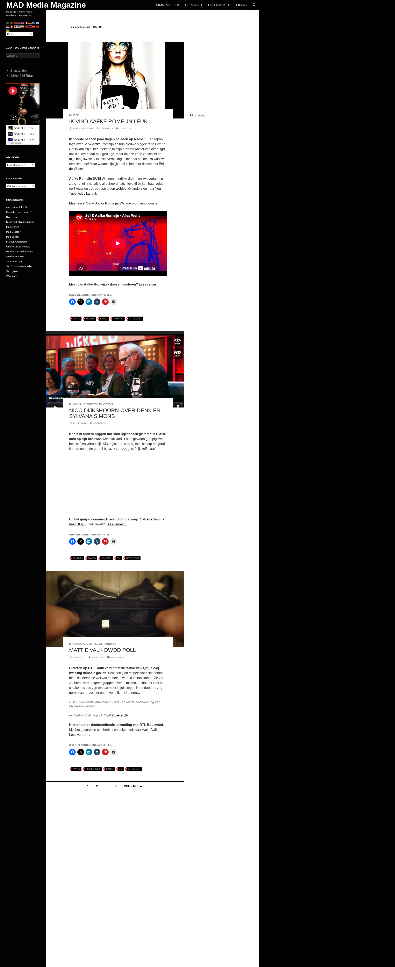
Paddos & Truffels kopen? (19, 251)
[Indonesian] (8, 26)
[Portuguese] (26, 26)
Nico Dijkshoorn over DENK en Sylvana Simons (114, 413)
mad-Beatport (13, 231)
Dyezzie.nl (11, 216)
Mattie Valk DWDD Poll (102, 650)
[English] (23, 22)
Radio (103, 318)
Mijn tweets (197, 115)
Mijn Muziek (168, 5)
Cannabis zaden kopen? (18, 212)
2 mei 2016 (120, 715)
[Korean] (19, 26)
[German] (30, 22)
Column (77, 558)
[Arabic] (12, 22)
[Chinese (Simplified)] (15, 22)
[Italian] (12, 26)
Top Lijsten (12, 271)
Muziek (74, 115)
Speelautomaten (15, 256)
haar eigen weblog (113, 188)
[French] (26, 22)
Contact (194, 5)
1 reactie (125, 128)
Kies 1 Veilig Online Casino (20, 221)
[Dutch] (19, 22)
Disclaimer (219, 5)
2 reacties (117, 657)
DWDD (76, 318)
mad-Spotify (12, 236)
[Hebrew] (38, 22)
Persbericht (93, 768)
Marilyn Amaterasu (16, 241)
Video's (108, 404)
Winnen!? (11, 276)
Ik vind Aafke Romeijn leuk (108, 121)
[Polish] (23, 26)
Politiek (92, 404)
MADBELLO (106, 128)
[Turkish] (38, 26)
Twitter (78, 188)
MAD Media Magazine (46, 5)
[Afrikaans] (8, 22)
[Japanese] (15, 26)
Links (241, 5)
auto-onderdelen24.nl (18, 207)
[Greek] (34, 22)
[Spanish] (34, 26)
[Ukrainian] (8, 30)
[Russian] (30, 26)
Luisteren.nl (12, 226)
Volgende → (133, 786)
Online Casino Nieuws (18, 246)
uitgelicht (135, 318)
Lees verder (149, 284)
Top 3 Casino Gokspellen (19, 266)
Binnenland (77, 404)
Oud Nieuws (94, 643)
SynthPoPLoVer (14, 261)
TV (100, 404)
